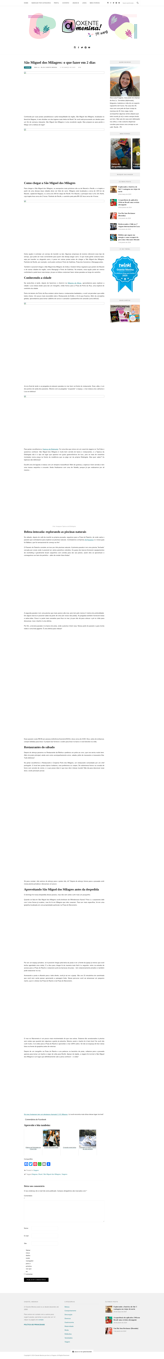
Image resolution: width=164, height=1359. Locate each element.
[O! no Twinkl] (125, 274)
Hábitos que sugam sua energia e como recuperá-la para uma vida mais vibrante (128, 237)
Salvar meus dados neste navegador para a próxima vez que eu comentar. (29, 1262)
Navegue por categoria (41, 3)
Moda (67, 1330)
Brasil (40, 1174)
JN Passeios (89, 540)
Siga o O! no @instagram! (83, 1351)
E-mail (26, 1236)
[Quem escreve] (125, 81)
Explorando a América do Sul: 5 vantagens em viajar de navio (129, 189)
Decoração (68, 1314)
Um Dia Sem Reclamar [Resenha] (126, 1328)
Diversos (68, 1318)
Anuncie (76, 3)
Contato (65, 3)
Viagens (64, 1174)
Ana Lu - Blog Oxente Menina (45, 67)
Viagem (27, 67)
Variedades (69, 1338)
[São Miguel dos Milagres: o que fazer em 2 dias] (64, 92)
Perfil (56, 3)
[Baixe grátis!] (125, 314)
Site (25, 1243)
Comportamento (70, 1311)
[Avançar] (138, 154)
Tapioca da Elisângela (50, 449)
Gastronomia (69, 1322)
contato (41, 1320)
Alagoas (35, 1174)
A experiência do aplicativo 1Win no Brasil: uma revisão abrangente (128, 202)
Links (84, 3)
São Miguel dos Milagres (52, 1174)
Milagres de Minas (74, 283)
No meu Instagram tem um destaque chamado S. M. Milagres (46, 1114)
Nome (26, 1228)
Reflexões (68, 1334)
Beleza (67, 1307)
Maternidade (69, 1326)
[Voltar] (112, 154)
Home (26, 3)
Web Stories (95, 3)
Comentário (27, 1197)
